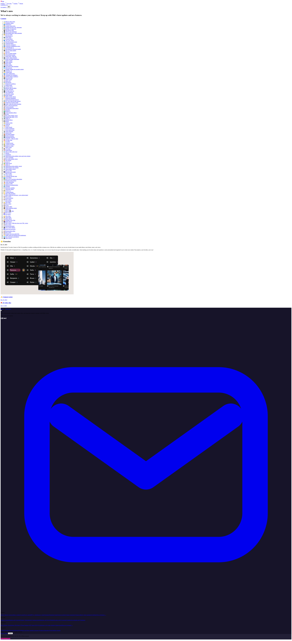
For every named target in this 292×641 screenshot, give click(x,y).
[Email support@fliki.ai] (146, 609)
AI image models (58, 625)
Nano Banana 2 (25, 625)
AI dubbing (93, 615)
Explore (15, 3)
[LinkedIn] (2, 318)
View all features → (101, 615)
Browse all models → (68, 625)
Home (2, 309)
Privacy (2, 633)
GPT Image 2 (32, 625)
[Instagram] (1, 318)
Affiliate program (56, 630)
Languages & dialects (38, 630)
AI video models (50, 625)
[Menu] (8, 7)
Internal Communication (34, 620)
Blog (8, 630)
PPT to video (34, 615)
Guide (2, 630)
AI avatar (21, 615)
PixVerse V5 (18, 625)
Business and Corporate (14, 620)
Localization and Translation (78, 620)
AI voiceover (10, 615)
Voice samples (30, 630)
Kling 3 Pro (7, 625)
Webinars (16, 630)
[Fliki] (1, 310)
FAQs (19, 630)
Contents (3, 18)
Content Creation (5, 620)
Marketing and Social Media (46, 620)
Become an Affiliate (5, 638)
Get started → (4, 7)
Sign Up (5, 5)
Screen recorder (61, 615)
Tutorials (11, 630)
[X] (3, 318)
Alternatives (47, 630)
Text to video (4, 615)
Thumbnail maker (53, 615)
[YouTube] (4, 318)
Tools (51, 630)
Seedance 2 (12, 625)
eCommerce (69, 620)
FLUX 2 (38, 625)
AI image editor (78, 615)
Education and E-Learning (59, 620)
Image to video (40, 615)
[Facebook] (6, 318)
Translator (46, 615)
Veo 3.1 (2, 625)
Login (2, 5)
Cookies (10, 633)
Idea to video (16, 615)
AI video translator (86, 615)
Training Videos (24, 620)
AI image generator (69, 615)
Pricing (21, 3)
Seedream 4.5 (43, 625)
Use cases (9, 3)
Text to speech (27, 615)
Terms (6, 633)
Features (3, 3)
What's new (8, 309)
